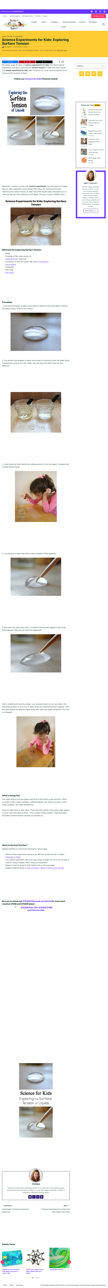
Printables (93, 22)
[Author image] (3, 47)
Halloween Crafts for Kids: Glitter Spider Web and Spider (35, 1271)
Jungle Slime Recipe (56, 1269)
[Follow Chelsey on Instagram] (37, 1197)
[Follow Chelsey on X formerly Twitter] (34, 1197)
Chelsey (9, 47)
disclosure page (62, 50)
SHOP (64, 27)
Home (5, 1285)
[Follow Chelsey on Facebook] (30, 1197)
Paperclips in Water (13, 857)
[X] (100, 11)
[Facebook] (91, 11)
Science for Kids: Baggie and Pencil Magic (94, 141)
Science (82, 22)
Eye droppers (10, 264)
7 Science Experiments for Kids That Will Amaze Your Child (55, 1209)
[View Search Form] (103, 24)
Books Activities (69, 22)
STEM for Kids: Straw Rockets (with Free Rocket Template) (95, 112)
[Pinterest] (104, 11)
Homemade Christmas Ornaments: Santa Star (15, 1209)
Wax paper (9, 273)
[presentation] (12, 1258)
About (11, 1285)
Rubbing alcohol (11, 259)
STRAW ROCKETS (18, 11)
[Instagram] (96, 11)
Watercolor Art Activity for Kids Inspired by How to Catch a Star (11, 1271)
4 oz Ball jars (42, 262)
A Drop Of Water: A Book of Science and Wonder (44, 868)
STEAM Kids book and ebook (37, 901)
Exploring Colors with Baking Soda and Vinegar (95, 122)
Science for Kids (33, 79)
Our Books (38, 16)
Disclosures (19, 1285)
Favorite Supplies (15, 16)
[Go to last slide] (3, 1262)
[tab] (32, 1277)
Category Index (98, 16)
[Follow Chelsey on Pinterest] (41, 1197)
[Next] (69, 1262)
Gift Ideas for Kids (27, 16)
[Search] (102, 66)
